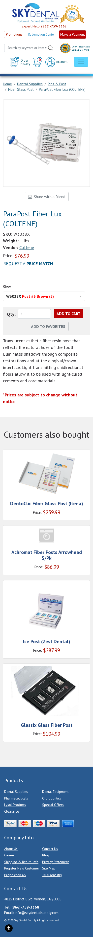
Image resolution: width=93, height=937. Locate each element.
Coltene (26, 247)
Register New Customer (21, 868)
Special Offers (53, 804)
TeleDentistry (52, 875)
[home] (35, 13)
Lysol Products (15, 804)
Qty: (11, 314)
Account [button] (61, 62)
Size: (7, 286)
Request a (28, 263)
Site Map (48, 868)
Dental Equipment (55, 791)
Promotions (14, 34)
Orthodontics (51, 798)
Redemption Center (41, 34)
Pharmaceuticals (16, 798)
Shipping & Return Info (21, 862)
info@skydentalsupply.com (37, 912)
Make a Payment (72, 34)
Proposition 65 (15, 875)
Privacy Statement (55, 862)
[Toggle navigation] (81, 62)
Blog (45, 855)
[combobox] (29, 48)
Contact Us (50, 848)
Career (9, 855)
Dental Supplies (16, 791)
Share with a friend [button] (48, 196)
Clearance (11, 811)
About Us (11, 848)
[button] (37, 62)
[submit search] (51, 48)
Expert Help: (44, 26)
